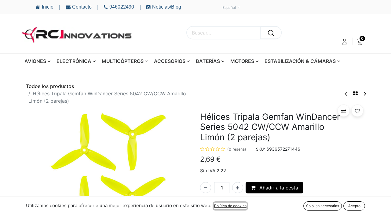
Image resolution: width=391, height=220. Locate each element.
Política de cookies (230, 206)
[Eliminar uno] (205, 187)
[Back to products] (355, 93)
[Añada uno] (237, 187)
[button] (38, 173)
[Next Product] (365, 94)
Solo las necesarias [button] (322, 206)
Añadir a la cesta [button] (278, 188)
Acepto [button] (354, 206)
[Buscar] (271, 33)
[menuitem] (359, 42)
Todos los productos (50, 86)
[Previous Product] (346, 94)
